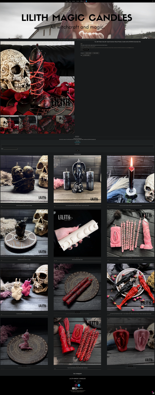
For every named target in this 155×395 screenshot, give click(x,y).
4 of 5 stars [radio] (78, 142)
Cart (82, 1)
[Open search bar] (83, 1)
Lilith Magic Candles (77, 378)
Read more (77, 366)
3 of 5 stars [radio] (77, 142)
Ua (77, 382)
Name (2, 148)
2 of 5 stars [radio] (76, 142)
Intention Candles (65, 39)
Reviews (73, 1)
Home (67, 1)
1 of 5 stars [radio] (75, 142)
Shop (70, 1)
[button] (73, 42)
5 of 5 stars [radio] (79, 142)
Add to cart (86, 49)
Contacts (77, 1)
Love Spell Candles (86, 55)
